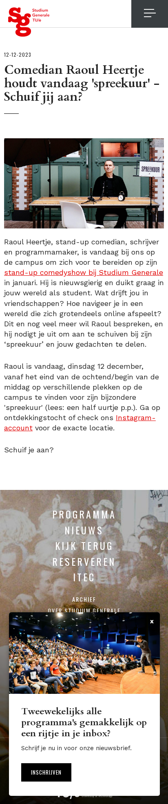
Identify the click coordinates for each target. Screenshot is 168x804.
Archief (84, 599)
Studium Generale (29, 22)
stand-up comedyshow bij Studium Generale (83, 272)
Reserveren (84, 561)
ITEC (84, 576)
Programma (84, 514)
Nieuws (84, 530)
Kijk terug (84, 545)
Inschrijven (46, 772)
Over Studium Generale (84, 610)
